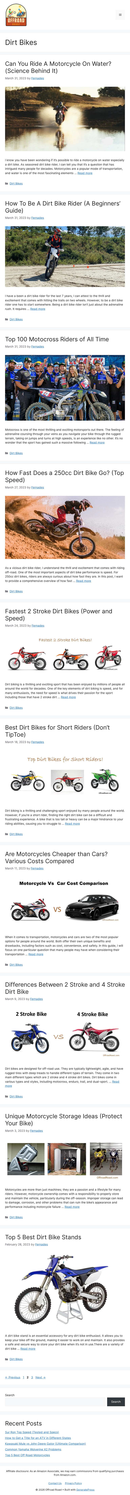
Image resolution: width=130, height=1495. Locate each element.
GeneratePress (85, 1489)
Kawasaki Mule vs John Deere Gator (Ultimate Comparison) (45, 1443)
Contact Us (55, 1483)
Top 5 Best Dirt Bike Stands (43, 1237)
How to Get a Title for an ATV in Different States (38, 1438)
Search (10, 1395)
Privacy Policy (73, 1483)
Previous (12, 1377)
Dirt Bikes (16, 183)
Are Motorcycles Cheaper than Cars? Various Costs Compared (56, 857)
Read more (85, 173)
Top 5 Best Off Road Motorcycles (27, 1455)
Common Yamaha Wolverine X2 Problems (33, 1449)
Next (41, 1377)
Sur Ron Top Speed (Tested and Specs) (32, 1432)
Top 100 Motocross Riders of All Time (57, 339)
